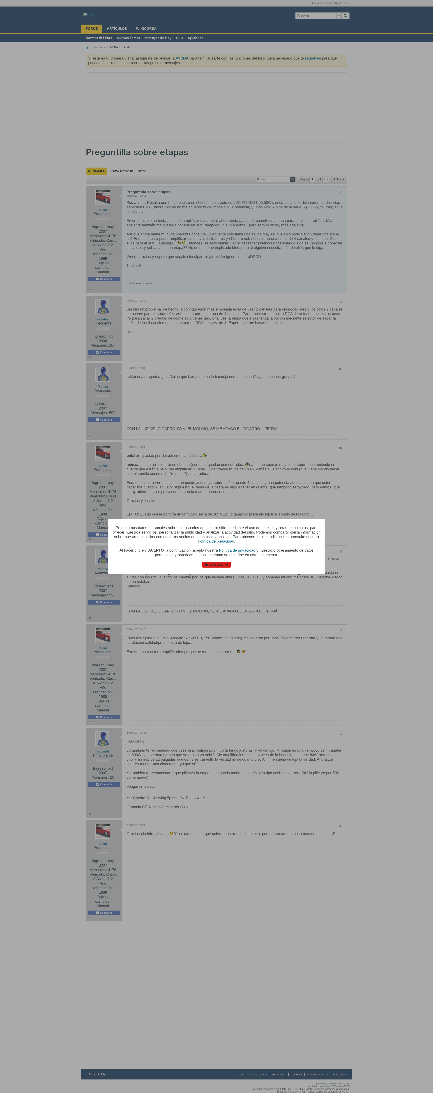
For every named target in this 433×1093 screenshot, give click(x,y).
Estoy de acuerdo (216, 564)
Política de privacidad (216, 541)
